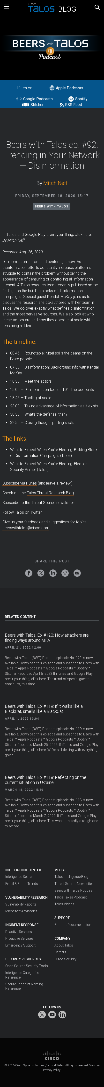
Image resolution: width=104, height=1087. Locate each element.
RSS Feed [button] (73, 104)
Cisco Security (65, 959)
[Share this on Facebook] (28, 573)
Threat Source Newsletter (73, 884)
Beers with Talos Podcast (73, 890)
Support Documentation (72, 925)
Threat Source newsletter (52, 502)
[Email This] (77, 573)
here (87, 234)
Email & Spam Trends (21, 884)
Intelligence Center (23, 870)
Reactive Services (18, 932)
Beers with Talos (51, 206)
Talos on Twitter (28, 512)
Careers (60, 952)
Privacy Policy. (52, 1070)
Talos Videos (64, 904)
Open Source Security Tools (26, 966)
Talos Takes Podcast (70, 897)
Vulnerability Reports (21, 904)
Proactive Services (19, 938)
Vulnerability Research (26, 897)
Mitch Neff (55, 183)
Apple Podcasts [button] (69, 88)
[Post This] (41, 573)
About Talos (63, 945)
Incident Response (21, 925)
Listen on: (25, 88)
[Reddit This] (65, 573)
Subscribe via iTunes (19, 483)
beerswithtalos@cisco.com (25, 528)
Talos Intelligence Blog (71, 877)
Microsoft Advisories (21, 911)
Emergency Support (20, 945)
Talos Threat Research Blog (50, 493)
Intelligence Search (19, 877)
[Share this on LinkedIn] (53, 573)
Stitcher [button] (37, 104)
